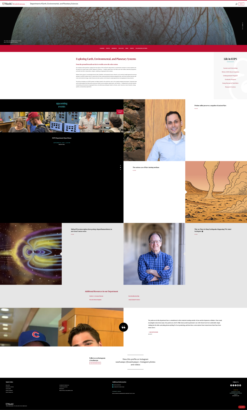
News (126, 48)
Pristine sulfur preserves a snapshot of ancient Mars (210, 105)
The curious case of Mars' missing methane (146, 167)
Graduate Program (230, 79)
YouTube (238, 385)
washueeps (120, 362)
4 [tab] (241, 29)
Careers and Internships (230, 68)
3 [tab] (241, 27)
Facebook (233, 385)
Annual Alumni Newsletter (134, 299)
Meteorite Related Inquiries (95, 299)
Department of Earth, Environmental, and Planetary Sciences (54, 4)
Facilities (121, 48)
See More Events (120, 112)
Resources (61, 388)
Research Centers (230, 87)
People (108, 48)
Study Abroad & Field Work (230, 83)
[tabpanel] (123, 26)
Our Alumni (8, 388)
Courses (102, 48)
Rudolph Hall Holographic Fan (66, 390)
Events (132, 48)
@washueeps (93, 360)
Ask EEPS (242, 407)
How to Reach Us (9, 392)
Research (114, 48)
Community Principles (64, 385)
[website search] (236, 4)
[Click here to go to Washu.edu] (10, 404)
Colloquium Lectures (141, 48)
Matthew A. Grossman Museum (96, 296)
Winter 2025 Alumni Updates (230, 72)
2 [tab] (241, 25)
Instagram (231, 385)
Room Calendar (9, 390)
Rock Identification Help (134, 296)
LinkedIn (240, 385)
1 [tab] (241, 23)
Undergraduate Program (230, 75)
